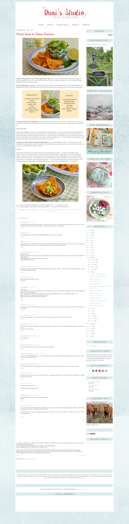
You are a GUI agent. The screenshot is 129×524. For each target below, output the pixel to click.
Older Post (82, 455)
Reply (21, 228)
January (92, 320)
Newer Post (19, 455)
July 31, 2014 (31, 222)
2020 (89, 242)
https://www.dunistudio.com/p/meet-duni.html (98, 443)
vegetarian (50, 211)
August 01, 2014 (31, 304)
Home (40, 25)
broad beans (42, 210)
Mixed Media (63, 25)
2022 (89, 237)
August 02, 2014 (33, 395)
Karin (54, 205)
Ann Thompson (24, 315)
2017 (89, 250)
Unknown (23, 232)
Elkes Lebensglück (93, 385)
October (92, 264)
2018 (89, 247)
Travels (75, 25)
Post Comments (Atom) (30, 459)
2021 (89, 240)
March (91, 316)
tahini (73, 210)
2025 (89, 233)
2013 (89, 324)
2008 (89, 336)
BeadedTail (23, 304)
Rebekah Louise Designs (82, 489)
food (50, 210)
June (91, 308)
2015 (89, 255)
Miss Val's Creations (25, 344)
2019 (89, 245)
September (93, 267)
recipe (62, 210)
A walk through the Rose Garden (96, 44)
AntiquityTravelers (25, 336)
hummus (56, 210)
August (92, 269)
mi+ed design (24, 222)
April (91, 313)
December (92, 259)
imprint (86, 25)
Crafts (50, 25)
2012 (89, 326)
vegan (79, 210)
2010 (89, 331)
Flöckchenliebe (24, 287)
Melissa (22, 241)
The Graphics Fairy (93, 389)
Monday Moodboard (95, 279)
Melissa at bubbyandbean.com (28, 364)
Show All (111, 393)
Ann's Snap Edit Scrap (94, 381)
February (92, 318)
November (92, 262)
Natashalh (23, 373)
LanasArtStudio (24, 395)
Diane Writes (23, 405)
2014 (89, 257)
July (91, 272)
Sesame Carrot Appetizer (96, 290)
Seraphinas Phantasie (26, 252)
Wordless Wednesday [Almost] (98, 276)
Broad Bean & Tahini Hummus (98, 274)
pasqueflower (24, 324)
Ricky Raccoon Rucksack (96, 295)
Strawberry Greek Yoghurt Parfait (98, 300)
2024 (89, 235)
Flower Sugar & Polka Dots (97, 305)
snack (68, 210)
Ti (21, 383)
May (91, 311)
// (95, 434)
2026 (89, 230)
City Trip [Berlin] (94, 281)
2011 (89, 328)
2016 (89, 252)
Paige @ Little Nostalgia (26, 353)
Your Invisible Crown (25, 266)
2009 (89, 333)
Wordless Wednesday (95, 298)
